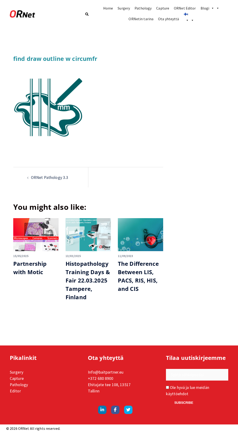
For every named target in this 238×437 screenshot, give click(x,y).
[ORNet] (44, 14)
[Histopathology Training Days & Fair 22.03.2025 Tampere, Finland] (88, 234)
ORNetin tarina (141, 18)
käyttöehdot (177, 393)
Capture (162, 8)
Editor (15, 391)
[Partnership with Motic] (36, 234)
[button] (87, 14)
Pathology (143, 8)
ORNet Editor (185, 8)
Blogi (205, 8)
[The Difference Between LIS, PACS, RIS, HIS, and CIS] (140, 234)
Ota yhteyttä (168, 18)
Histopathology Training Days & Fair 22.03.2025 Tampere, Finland (88, 280)
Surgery (124, 8)
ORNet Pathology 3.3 (49, 177)
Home (108, 8)
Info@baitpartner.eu (105, 372)
